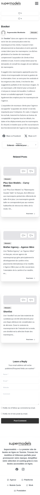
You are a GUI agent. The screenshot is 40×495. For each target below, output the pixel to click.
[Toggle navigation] (36, 3)
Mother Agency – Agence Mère (18, 247)
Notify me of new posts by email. (15, 414)
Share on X (32, 136)
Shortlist (7, 311)
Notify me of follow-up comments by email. (19, 408)
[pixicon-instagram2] (23, 469)
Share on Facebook (13, 136)
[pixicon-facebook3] (17, 469)
